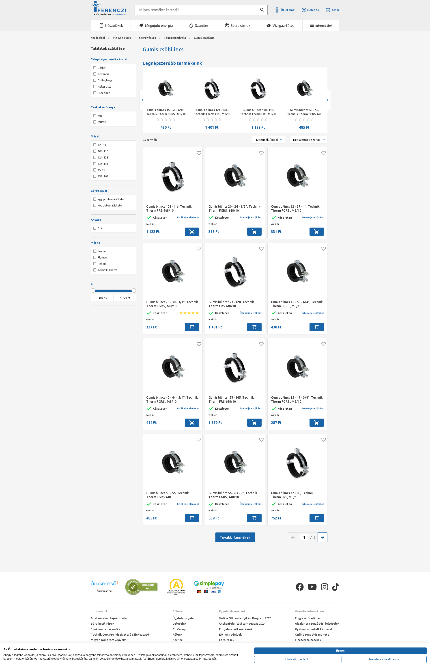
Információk (99, 611)
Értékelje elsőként (188, 217)
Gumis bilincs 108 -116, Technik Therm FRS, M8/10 (258, 111)
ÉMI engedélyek (230, 634)
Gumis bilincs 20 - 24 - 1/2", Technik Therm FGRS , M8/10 (234, 208)
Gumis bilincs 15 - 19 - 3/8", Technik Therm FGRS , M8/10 (297, 399)
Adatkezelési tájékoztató (109, 618)
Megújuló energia (159, 26)
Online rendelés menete (312, 634)
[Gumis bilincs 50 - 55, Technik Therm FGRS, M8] (304, 89)
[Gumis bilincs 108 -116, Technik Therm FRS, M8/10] (258, 89)
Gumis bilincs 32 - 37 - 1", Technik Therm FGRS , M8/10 (295, 208)
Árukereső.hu (104, 591)
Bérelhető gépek (102, 623)
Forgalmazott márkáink (235, 629)
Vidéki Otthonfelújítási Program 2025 (245, 618)
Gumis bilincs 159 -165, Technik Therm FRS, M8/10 (231, 399)
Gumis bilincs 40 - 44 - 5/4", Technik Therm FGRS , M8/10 (172, 399)
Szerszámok (240, 26)
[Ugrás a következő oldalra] (322, 537)
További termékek (235, 537)
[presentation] (142, 100)
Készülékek (114, 26)
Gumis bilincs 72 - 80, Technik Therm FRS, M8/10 (292, 495)
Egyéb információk (232, 611)
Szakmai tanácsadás (105, 629)
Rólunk (177, 611)
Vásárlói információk (309, 611)
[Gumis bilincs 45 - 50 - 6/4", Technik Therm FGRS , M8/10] (166, 89)
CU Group (179, 629)
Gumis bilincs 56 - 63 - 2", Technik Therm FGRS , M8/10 (233, 495)
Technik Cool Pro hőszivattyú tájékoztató (120, 634)
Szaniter (201, 26)
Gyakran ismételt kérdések (314, 629)
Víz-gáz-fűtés (284, 26)
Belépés (313, 9)
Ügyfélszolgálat (184, 618)
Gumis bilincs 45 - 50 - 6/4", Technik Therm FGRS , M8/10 (165, 111)
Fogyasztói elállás (307, 618)
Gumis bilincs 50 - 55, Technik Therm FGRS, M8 (304, 111)
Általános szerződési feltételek (317, 623)
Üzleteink (288, 9)
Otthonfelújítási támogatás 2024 (242, 623)
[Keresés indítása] (262, 10)
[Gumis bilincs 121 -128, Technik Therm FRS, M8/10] (212, 89)
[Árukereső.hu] (104, 585)
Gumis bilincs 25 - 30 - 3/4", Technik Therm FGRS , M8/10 (172, 304)
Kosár (335, 9)
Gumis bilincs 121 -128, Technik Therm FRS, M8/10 (212, 111)
